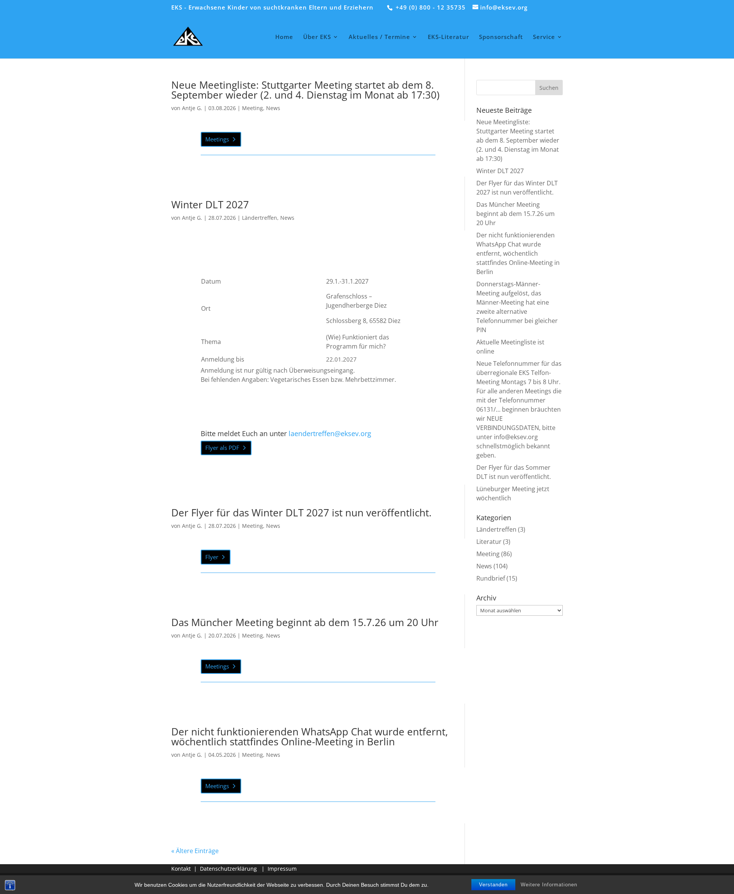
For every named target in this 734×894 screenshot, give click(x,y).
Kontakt (181, 868)
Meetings (217, 139)
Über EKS (317, 37)
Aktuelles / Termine (379, 37)
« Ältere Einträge (195, 851)
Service (544, 37)
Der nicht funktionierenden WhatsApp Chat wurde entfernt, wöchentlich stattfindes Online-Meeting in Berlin (309, 736)
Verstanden (493, 885)
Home (284, 37)
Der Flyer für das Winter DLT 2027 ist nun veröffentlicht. (301, 512)
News (273, 108)
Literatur (489, 541)
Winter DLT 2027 (210, 204)
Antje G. (192, 108)
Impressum (282, 868)
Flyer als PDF (222, 447)
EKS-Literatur (448, 37)
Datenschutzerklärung (228, 868)
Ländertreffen (259, 217)
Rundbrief (490, 578)
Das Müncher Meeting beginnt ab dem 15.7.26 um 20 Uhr (304, 622)
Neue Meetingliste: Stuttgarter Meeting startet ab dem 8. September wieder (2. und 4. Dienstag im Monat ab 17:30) (305, 90)
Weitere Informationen (549, 885)
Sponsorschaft (501, 37)
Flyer (211, 557)
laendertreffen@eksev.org (330, 433)
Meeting (252, 108)
